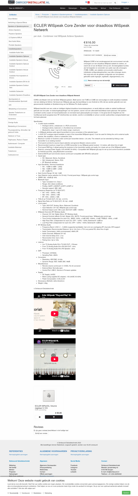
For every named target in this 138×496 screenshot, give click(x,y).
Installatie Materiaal (14, 147)
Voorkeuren (26, 493)
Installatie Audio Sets (16, 52)
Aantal (87, 85)
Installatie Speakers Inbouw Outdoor (18, 71)
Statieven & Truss (14, 136)
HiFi (10, 105)
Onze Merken (12, 19)
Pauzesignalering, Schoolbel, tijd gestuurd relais (19, 131)
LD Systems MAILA (15, 37)
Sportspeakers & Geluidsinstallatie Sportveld (18, 100)
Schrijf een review (110, 55)
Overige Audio (13, 122)
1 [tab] (57, 91)
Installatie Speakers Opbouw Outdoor (19, 65)
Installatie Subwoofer (16, 91)
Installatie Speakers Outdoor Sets (19, 86)
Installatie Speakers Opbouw (19, 56)
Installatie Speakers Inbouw (18, 60)
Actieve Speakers (15, 30)
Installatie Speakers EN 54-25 (19, 81)
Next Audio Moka (14, 41)
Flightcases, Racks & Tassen (18, 140)
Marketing (48, 493)
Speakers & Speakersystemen (18, 26)
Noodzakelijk (14, 493)
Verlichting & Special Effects (17, 22)
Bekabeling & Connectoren (18, 109)
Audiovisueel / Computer (16, 143)
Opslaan (126, 493)
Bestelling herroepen (47, 476)
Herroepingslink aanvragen (18, 454)
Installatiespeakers (15, 49)
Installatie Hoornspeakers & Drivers (18, 77)
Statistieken (37, 493)
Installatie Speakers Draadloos (19, 95)
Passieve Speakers (15, 34)
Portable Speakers (15, 45)
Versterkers (12, 119)
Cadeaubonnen (13, 155)
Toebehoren (12, 151)
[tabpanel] (56, 87)
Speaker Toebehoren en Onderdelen (17, 113)
